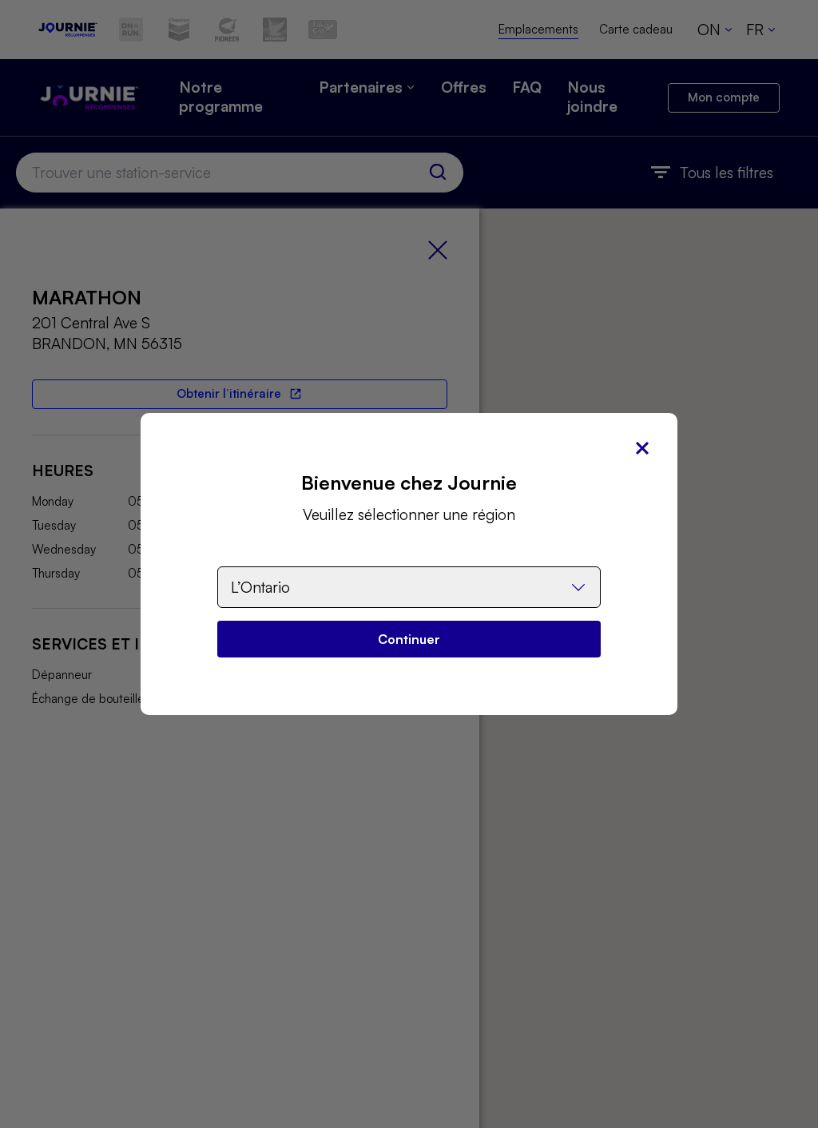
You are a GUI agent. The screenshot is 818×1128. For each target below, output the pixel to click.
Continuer (409, 639)
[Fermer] (642, 448)
